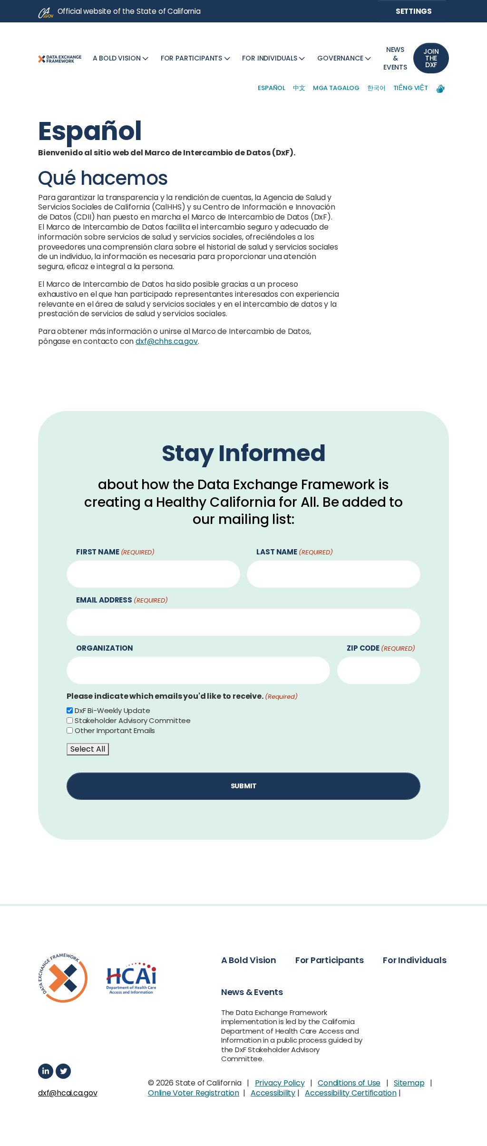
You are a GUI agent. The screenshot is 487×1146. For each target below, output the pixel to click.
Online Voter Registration (193, 1092)
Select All (87, 749)
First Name (115, 552)
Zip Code (381, 648)
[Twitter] (63, 1071)
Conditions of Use (349, 1082)
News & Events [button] (252, 992)
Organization (104, 648)
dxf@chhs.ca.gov (167, 341)
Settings (413, 11)
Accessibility (273, 1092)
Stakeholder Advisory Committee (133, 720)
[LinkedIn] (45, 1071)
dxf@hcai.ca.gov (67, 1093)
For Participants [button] (329, 960)
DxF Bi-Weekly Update (112, 710)
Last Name (294, 552)
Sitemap (409, 1082)
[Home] (59, 58)
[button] (122, 58)
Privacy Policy (280, 1082)
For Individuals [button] (414, 960)
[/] (63, 978)
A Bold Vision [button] (248, 960)
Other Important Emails (115, 730)
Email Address (122, 600)
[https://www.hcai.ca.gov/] (131, 978)
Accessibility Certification (351, 1092)
